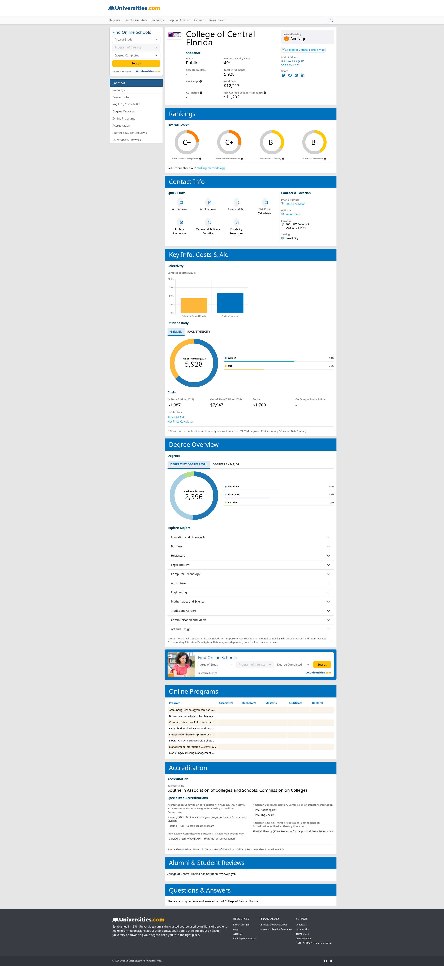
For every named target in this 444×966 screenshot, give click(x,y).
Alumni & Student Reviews (130, 133)
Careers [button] (199, 20)
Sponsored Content (121, 72)
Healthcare (178, 555)
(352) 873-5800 (295, 203)
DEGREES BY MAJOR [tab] (226, 464)
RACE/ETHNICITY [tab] (198, 331)
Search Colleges (241, 924)
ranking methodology (211, 168)
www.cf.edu (293, 214)
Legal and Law (180, 565)
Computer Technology (185, 574)
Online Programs (124, 118)
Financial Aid (176, 417)
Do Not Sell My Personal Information (314, 943)
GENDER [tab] (176, 331)
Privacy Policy (302, 929)
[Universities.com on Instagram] (330, 960)
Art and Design (181, 629)
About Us (237, 933)
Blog (235, 929)
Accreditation (121, 126)
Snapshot (119, 83)
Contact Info (121, 97)
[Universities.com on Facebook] (325, 960)
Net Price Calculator (181, 421)
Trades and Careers (184, 611)
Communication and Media (189, 620)
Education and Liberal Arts (188, 537)
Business (177, 546)
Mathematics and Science (187, 601)
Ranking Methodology (244, 938)
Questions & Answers (127, 140)
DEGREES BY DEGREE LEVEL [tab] (188, 464)
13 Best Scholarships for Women (276, 929)
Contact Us (301, 924)
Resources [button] (216, 20)
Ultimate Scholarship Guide (273, 924)
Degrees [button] (114, 20)
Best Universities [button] (136, 20)
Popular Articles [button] (179, 20)
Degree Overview (124, 111)
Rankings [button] (158, 20)
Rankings (119, 90)
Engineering (179, 592)
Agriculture (178, 583)
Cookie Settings (303, 938)
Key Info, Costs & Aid (126, 104)
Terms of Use (302, 933)
